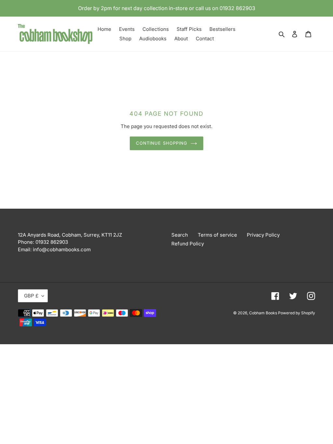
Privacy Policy (263, 235)
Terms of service (217, 235)
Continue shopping (161, 143)
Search (179, 235)
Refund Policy (187, 244)
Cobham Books (263, 312)
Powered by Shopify (296, 312)
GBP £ (31, 296)
